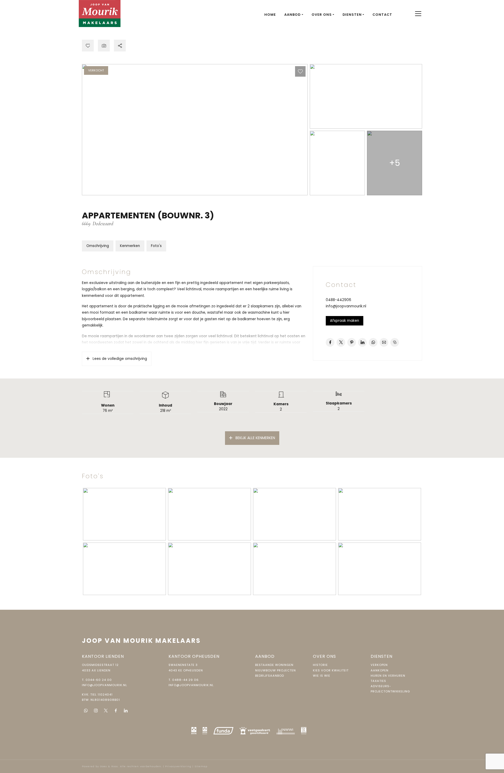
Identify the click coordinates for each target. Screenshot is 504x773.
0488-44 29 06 (185, 680)
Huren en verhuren (388, 676)
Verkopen (379, 665)
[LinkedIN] (126, 710)
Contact (382, 14)
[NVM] (194, 730)
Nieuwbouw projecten (275, 670)
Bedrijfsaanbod (269, 676)
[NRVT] (304, 730)
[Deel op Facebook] (330, 342)
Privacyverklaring (178, 766)
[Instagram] (96, 710)
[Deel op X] (341, 342)
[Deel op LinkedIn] (362, 342)
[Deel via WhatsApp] (373, 342)
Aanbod (292, 14)
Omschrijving (97, 245)
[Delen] (120, 45)
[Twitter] (106, 710)
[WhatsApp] (86, 710)
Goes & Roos (109, 766)
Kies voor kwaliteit (331, 670)
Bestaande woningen (274, 665)
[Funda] (223, 730)
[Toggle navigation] (418, 13)
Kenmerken (130, 245)
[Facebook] (116, 710)
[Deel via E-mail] (384, 342)
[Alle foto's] (104, 45)
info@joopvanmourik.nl (346, 306)
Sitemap (201, 766)
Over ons (322, 14)
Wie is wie (321, 676)
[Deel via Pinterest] (351, 342)
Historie (320, 665)
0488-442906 (338, 299)
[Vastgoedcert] (255, 730)
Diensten (352, 14)
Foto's (156, 245)
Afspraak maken (344, 320)
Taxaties (378, 681)
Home (270, 14)
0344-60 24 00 (99, 680)
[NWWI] (285, 730)
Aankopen (379, 670)
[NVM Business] (205, 730)
